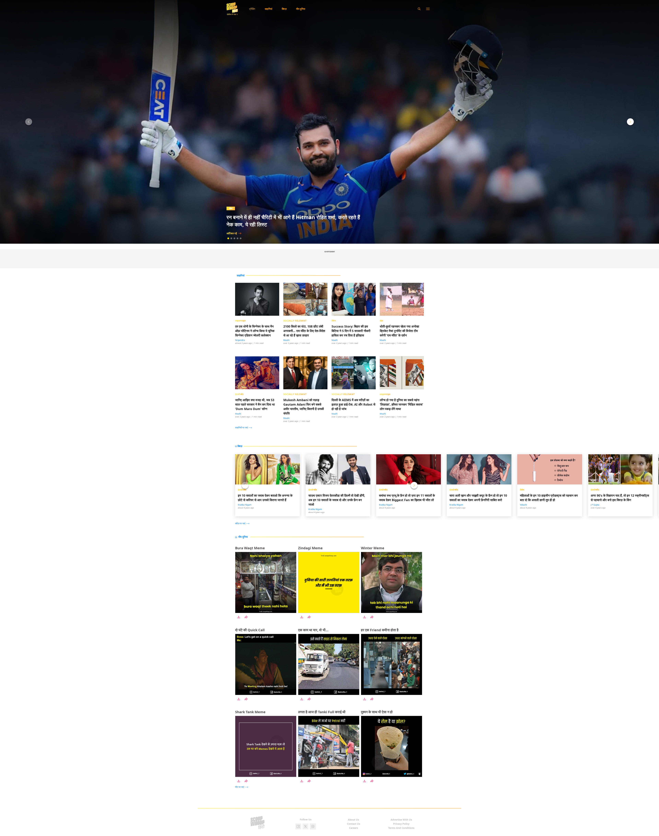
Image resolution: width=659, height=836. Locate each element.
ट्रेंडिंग (252, 8)
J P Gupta (595, 504)
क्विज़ (284, 8)
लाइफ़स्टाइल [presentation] (240, 320)
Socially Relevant (240, 208)
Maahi (286, 340)
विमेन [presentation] (334, 320)
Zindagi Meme (310, 548)
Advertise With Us (401, 819)
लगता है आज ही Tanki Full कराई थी (321, 712)
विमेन (522, 489)
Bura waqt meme (250, 548)
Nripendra (240, 340)
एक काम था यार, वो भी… (313, 630)
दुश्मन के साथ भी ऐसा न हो (377, 712)
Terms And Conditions (401, 827)
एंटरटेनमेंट (242, 489)
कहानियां (268, 8)
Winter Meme (372, 548)
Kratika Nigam (244, 504)
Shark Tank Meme (250, 712)
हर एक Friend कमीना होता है (379, 630)
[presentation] (244, 427)
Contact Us (353, 823)
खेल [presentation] (381, 320)
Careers (353, 827)
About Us (353, 819)
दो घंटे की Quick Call (250, 630)
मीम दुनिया (300, 8)
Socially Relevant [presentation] (295, 320)
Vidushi (523, 504)
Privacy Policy (401, 823)
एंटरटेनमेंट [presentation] (239, 394)
